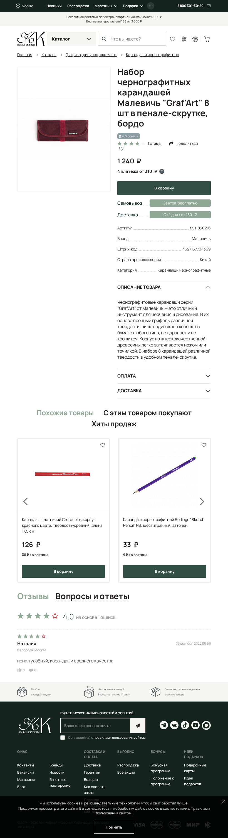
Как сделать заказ (94, 789)
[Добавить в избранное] (102, 445)
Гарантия (92, 772)
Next (205, 510)
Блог (21, 786)
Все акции (126, 772)
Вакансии (25, 772)
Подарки (130, 5)
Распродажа (78, 5)
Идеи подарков (192, 781)
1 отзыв (154, 143)
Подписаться (137, 725)
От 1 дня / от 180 (171, 214)
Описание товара (139, 287)
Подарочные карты (195, 768)
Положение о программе (162, 781)
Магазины (103, 5)
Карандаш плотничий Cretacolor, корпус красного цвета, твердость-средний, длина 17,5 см (62, 525)
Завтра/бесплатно (180, 203)
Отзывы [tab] (33, 596)
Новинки (54, 5)
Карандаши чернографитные (184, 270)
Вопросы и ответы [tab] (92, 596)
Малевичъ (201, 238)
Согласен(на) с (106, 737)
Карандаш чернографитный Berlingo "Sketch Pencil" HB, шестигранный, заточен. (163, 522)
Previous (22, 510)
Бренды (56, 765)
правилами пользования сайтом (119, 737)
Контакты (25, 765)
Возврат (91, 779)
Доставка (129, 391)
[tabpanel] (114, 641)
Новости (57, 772)
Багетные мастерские (60, 782)
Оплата (126, 376)
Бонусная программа (160, 768)
